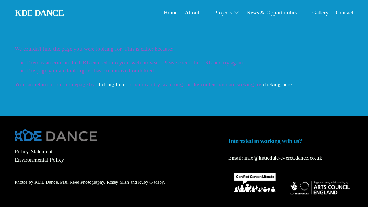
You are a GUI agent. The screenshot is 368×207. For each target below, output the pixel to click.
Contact (344, 12)
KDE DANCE (39, 13)
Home (171, 12)
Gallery (320, 12)
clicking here (111, 84)
